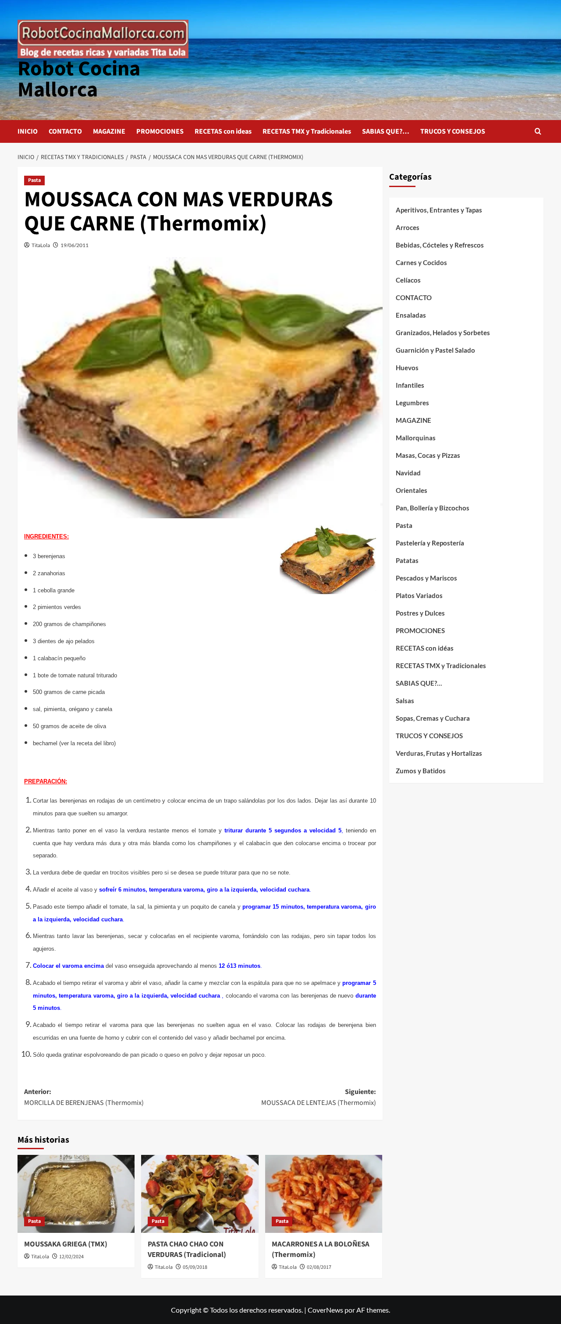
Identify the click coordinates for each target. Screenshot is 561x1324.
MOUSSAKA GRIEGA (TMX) (65, 1244)
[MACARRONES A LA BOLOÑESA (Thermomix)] (323, 1194)
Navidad (408, 473)
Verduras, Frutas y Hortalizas (439, 753)
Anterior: (84, 1097)
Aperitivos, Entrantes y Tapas (439, 210)
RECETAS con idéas (425, 648)
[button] (538, 131)
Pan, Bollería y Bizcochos (432, 508)
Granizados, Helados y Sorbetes (443, 332)
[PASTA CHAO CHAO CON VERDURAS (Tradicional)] (199, 1194)
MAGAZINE (109, 131)
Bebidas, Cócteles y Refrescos (440, 245)
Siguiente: (318, 1097)
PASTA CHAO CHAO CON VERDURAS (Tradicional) (187, 1249)
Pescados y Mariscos (426, 578)
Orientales (411, 490)
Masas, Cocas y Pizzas (428, 455)
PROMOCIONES (160, 131)
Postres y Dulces (420, 613)
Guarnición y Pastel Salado (435, 350)
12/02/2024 (71, 1256)
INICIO (28, 131)
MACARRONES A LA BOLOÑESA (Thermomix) (320, 1249)
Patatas (407, 560)
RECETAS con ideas (223, 131)
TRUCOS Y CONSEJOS (452, 131)
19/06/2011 (74, 245)
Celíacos (408, 280)
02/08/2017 (319, 1267)
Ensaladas (411, 315)
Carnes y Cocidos (421, 262)
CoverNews (325, 1310)
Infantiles (410, 385)
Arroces (407, 227)
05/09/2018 (195, 1267)
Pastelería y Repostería (430, 543)
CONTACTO (65, 131)
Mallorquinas (416, 438)
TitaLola (41, 245)
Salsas (405, 700)
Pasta (34, 180)
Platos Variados (419, 595)
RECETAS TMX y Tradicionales (307, 131)
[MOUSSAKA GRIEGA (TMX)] (76, 1194)
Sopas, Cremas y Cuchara (433, 718)
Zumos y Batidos (421, 771)
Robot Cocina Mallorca (79, 79)
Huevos (407, 368)
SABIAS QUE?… (385, 131)
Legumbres (412, 403)
